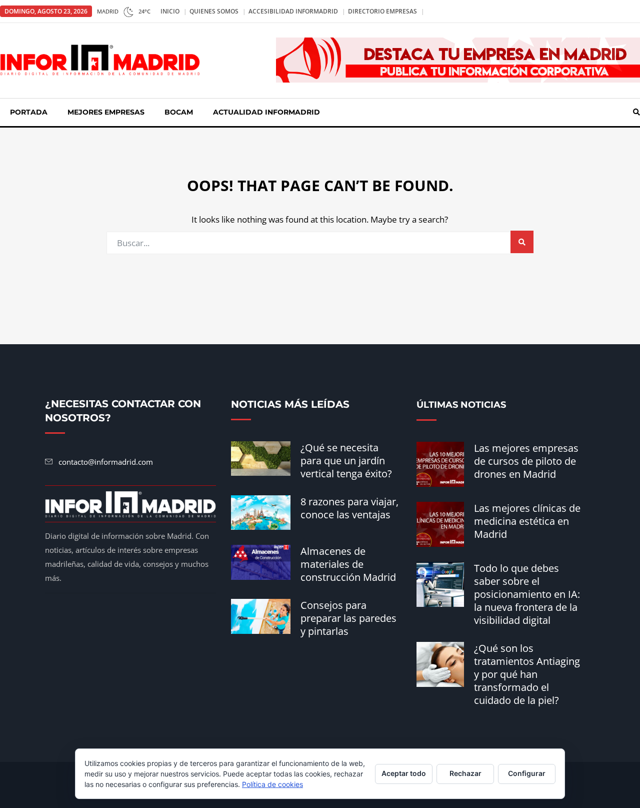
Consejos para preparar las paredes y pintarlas (348, 618)
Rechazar (466, 773)
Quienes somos (214, 11)
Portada (29, 112)
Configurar (527, 773)
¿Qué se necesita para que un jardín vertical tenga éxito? (346, 460)
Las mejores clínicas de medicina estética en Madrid (527, 521)
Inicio (170, 11)
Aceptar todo (404, 773)
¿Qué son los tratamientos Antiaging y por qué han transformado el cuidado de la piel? (527, 674)
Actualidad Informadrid (266, 112)
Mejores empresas (106, 112)
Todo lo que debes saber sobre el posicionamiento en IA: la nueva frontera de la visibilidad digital (527, 594)
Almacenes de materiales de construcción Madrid (348, 564)
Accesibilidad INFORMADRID (293, 11)
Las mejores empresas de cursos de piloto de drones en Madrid (526, 461)
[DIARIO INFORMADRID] (100, 59)
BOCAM (178, 112)
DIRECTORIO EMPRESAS (382, 11)
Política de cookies (272, 784)
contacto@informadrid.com (105, 462)
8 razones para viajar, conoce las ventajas (349, 508)
